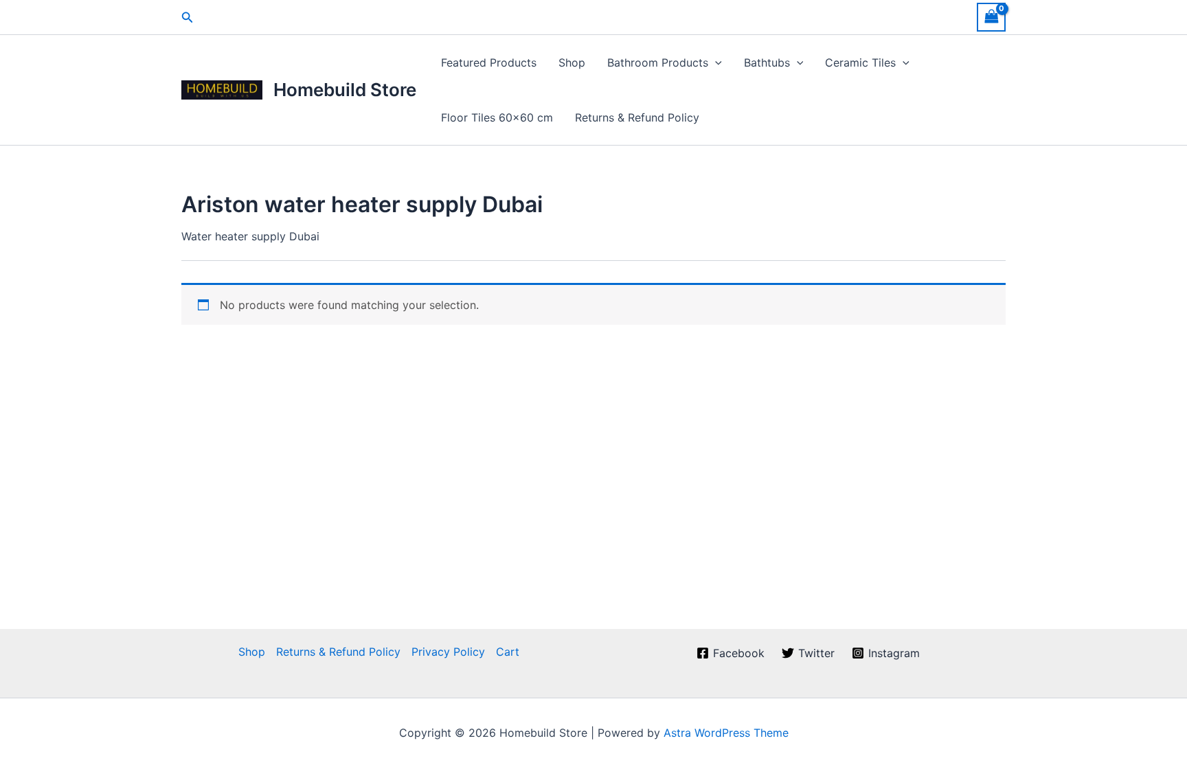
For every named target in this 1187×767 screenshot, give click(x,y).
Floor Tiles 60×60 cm (497, 117)
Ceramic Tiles (860, 62)
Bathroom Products (657, 62)
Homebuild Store (344, 89)
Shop (571, 62)
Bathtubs (767, 62)
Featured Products (488, 62)
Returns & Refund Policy (637, 117)
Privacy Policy (448, 652)
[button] (187, 17)
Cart (507, 652)
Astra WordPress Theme (726, 733)
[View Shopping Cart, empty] (991, 17)
